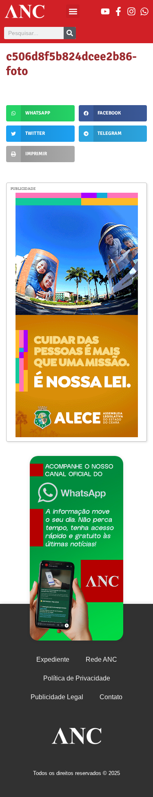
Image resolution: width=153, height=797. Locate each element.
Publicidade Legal (57, 697)
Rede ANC (101, 659)
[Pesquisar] (70, 33)
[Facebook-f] (118, 11)
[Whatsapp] (144, 11)
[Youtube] (105, 11)
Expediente (52, 659)
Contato (111, 697)
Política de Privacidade (76, 678)
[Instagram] (131, 11)
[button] (73, 11)
